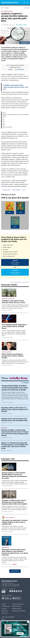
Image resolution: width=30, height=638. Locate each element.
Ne (3, 119)
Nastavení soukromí (16, 608)
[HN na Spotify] (19, 591)
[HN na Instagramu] (14, 591)
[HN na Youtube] (21, 591)
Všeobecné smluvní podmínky (18, 610)
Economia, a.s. (11, 583)
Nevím (4, 116)
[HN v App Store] (16, 598)
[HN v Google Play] (7, 598)
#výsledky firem (6, 189)
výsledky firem (18, 378)
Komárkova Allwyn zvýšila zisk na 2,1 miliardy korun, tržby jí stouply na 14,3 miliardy (14, 409)
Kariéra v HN (4, 610)
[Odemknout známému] (28, 8)
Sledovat (10, 69)
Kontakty (4, 604)
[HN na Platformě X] (10, 591)
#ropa (23, 189)
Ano (4, 123)
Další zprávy (15, 571)
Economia (4, 608)
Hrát (9, 212)
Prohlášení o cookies (16, 606)
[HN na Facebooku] (12, 591)
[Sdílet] (25, 8)
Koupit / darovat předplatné (8, 617)
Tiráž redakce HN (5, 606)
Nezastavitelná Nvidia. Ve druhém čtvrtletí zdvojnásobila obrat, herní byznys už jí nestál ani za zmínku (15, 388)
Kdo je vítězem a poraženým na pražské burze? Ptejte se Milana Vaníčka (13, 356)
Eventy (3, 619)
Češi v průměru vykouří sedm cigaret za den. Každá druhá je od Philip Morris (14, 326)
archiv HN (25, 42)
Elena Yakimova (10, 517)
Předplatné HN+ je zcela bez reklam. (21, 282)
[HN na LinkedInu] (16, 591)
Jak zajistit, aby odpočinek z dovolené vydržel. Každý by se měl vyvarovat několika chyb (15, 522)
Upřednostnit (21, 69)
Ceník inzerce (5, 613)
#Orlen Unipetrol (16, 189)
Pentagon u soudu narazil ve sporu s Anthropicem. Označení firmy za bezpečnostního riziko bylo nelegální (14, 502)
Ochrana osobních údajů (17, 604)
